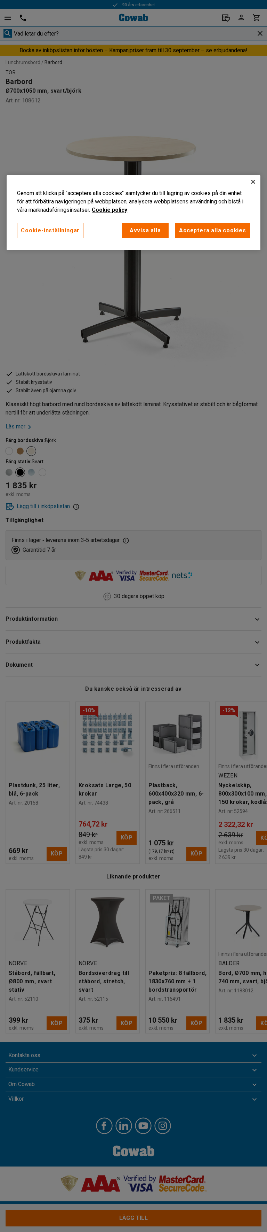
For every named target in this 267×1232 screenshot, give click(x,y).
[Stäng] (253, 182)
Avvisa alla (145, 230)
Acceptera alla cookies (212, 230)
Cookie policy (109, 210)
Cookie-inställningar (50, 230)
